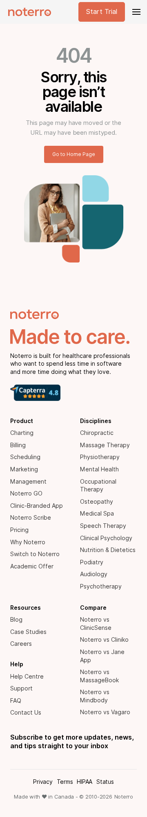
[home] (27, 12)
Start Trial (101, 12)
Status (105, 782)
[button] (135, 12)
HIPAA (84, 782)
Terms (65, 782)
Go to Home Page (73, 154)
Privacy (42, 782)
